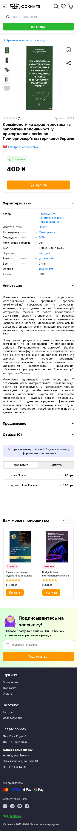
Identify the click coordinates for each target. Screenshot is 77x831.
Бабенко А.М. (47, 213)
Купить (41, 185)
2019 (42, 237)
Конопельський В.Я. (51, 217)
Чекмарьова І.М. (49, 221)
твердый (44, 253)
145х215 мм (46, 268)
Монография (47, 232)
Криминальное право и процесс (27, 40)
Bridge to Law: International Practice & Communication (55, 574)
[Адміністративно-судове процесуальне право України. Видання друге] (20, 546)
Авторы (8, 712)
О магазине (10, 682)
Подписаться (38, 656)
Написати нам (12, 815)
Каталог (38, 27)
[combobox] (38, 17)
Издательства (12, 718)
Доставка (21, 465)
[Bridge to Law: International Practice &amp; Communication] (56, 546)
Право (43, 227)
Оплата (56, 465)
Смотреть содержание (23, 147)
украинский (46, 258)
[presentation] (63, 520)
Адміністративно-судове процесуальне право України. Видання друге (20, 574)
